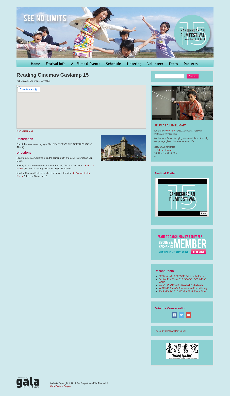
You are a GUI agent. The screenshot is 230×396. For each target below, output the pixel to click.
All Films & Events (85, 63)
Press (173, 63)
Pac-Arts (191, 63)
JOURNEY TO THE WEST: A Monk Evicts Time (182, 291)
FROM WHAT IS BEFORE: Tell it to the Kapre (181, 276)
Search (192, 76)
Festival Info (55, 63)
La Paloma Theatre (163, 150)
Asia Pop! (170, 131)
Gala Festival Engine (60, 386)
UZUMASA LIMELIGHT (170, 125)
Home (35, 63)
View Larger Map (25, 131)
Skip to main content (10, 2)
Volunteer (155, 63)
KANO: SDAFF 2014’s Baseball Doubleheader (181, 285)
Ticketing (134, 63)
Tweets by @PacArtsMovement (170, 331)
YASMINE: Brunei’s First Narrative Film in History (183, 288)
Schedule (113, 63)
